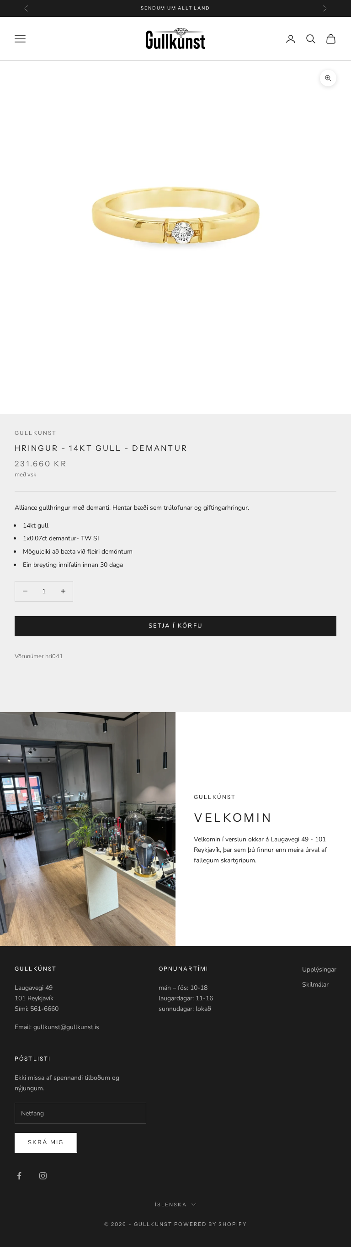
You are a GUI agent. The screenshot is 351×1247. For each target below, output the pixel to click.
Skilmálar (315, 984)
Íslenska (171, 1204)
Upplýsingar (319, 969)
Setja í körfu (175, 626)
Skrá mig (46, 1142)
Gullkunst (36, 432)
